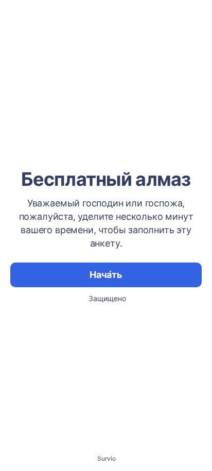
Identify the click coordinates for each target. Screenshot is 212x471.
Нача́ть (106, 274)
